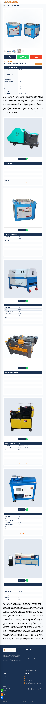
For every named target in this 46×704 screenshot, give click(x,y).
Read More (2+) (23, 533)
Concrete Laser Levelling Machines (30, 670)
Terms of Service (33, 701)
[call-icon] (2, 697)
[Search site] (36, 1)
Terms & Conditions (6, 686)
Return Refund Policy (6, 688)
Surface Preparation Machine (29, 660)
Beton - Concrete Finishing (29, 666)
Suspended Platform (27, 662)
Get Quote (22, 159)
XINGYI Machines (27, 668)
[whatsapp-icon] (2, 690)
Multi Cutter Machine (27, 664)
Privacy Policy (5, 692)
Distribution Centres (6, 678)
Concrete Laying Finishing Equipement (31, 658)
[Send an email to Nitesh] (42, 1)
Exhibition (4, 680)
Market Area (5, 684)
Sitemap (4, 682)
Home (4, 5)
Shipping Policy (5, 690)
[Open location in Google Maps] (39, 1)
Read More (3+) (23, 462)
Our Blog (4, 676)
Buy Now (39, 64)
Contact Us (5, 694)
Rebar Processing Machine (29, 651)
